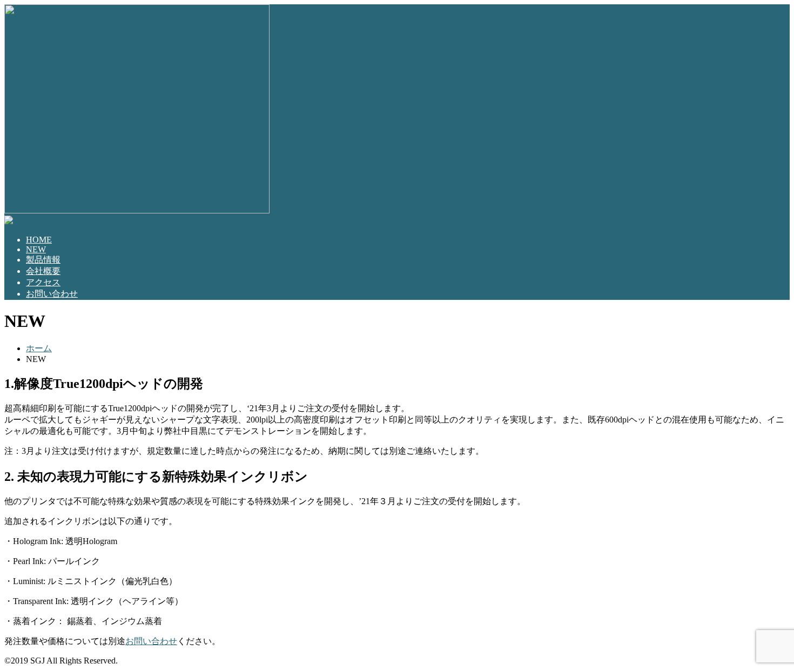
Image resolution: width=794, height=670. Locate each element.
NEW (36, 249)
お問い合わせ (52, 293)
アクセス (43, 282)
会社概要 (43, 271)
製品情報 (43, 259)
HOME (39, 239)
